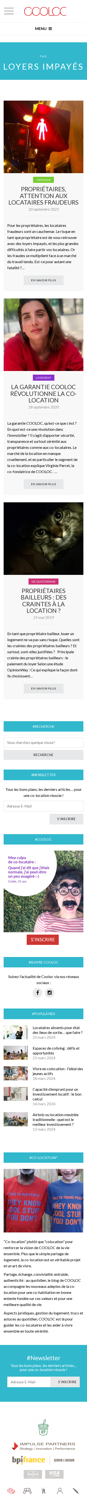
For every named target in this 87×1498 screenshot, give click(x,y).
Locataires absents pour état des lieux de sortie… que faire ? (58, 1030)
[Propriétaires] (43, 1491)
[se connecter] (59, 1491)
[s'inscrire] (76, 1491)
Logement (43, 377)
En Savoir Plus (43, 280)
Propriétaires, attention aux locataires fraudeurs (43, 195)
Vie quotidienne (43, 581)
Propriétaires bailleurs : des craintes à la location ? (43, 600)
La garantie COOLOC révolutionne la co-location (43, 393)
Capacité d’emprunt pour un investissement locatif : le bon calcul (57, 1094)
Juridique (43, 179)
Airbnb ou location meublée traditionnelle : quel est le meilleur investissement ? (56, 1119)
